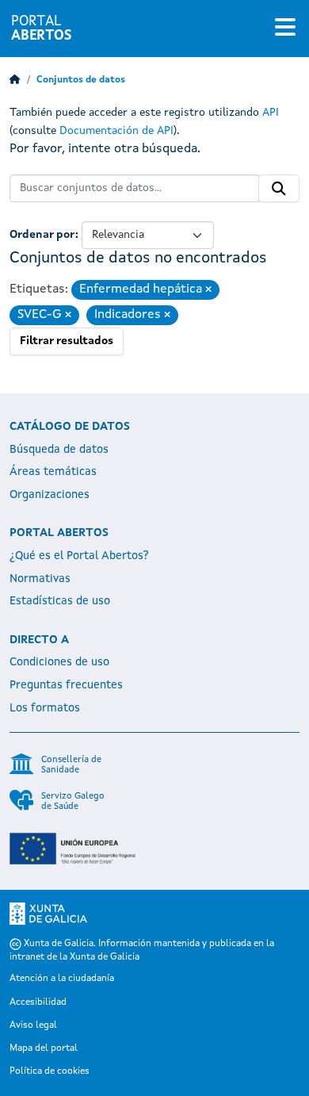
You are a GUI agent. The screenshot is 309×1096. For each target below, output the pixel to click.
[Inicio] (15, 80)
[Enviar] (278, 188)
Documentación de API (116, 130)
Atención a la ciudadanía (62, 978)
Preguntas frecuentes (66, 685)
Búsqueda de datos (59, 449)
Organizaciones (50, 494)
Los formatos (45, 708)
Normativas (40, 578)
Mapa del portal (44, 1048)
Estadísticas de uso (60, 601)
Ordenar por (42, 234)
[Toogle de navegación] (285, 28)
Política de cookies (50, 1071)
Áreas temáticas (53, 471)
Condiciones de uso (59, 662)
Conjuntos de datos (80, 80)
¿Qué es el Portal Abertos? (79, 555)
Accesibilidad (38, 1002)
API (270, 112)
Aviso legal (33, 1025)
